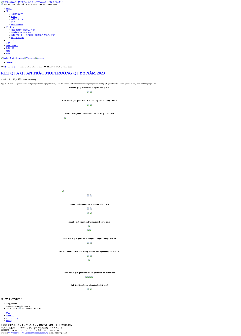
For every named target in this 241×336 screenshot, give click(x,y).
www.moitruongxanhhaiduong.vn (34, 333)
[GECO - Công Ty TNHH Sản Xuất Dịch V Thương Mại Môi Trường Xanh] (32, 2)
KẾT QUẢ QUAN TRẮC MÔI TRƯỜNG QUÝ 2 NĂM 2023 (53, 73)
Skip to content (12, 62)
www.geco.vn (13, 333)
